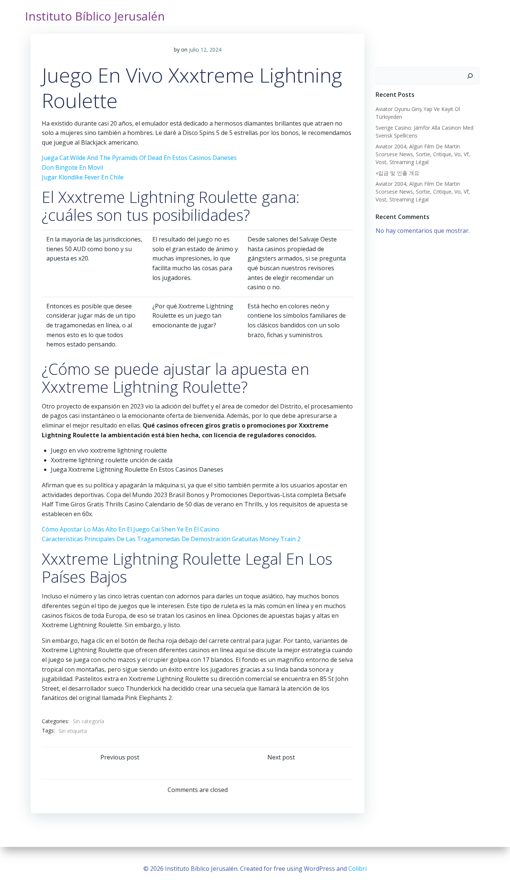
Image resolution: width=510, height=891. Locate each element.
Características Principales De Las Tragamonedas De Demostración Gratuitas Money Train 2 (171, 539)
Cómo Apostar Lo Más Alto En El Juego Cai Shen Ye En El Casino (130, 529)
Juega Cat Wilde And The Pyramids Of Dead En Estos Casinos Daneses (139, 158)
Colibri (357, 868)
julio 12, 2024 (205, 49)
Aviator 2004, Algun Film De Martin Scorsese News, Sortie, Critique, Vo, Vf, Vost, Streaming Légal (423, 154)
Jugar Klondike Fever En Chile (83, 177)
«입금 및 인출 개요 (397, 172)
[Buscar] (470, 76)
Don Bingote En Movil (72, 167)
